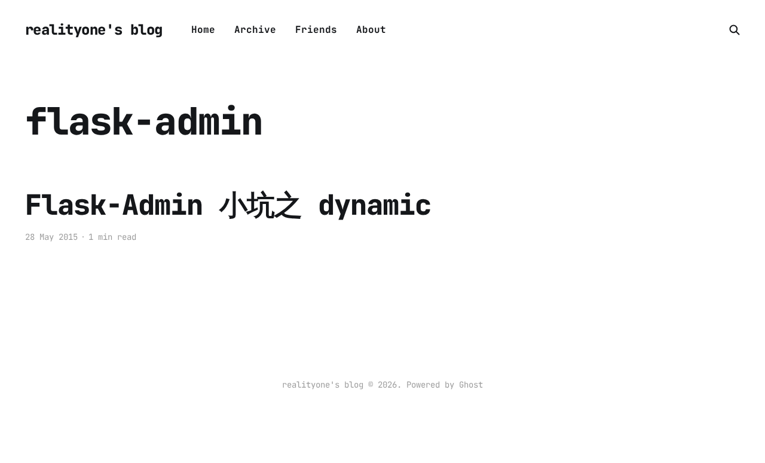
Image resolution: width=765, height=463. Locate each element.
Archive (255, 29)
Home (203, 29)
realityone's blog (94, 30)
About (371, 29)
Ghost (471, 384)
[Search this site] (734, 30)
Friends (316, 29)
